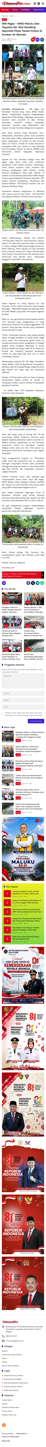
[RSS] (4, 1425)
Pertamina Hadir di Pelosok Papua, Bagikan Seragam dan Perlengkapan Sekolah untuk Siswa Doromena (11, 633)
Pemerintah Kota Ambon (13, 1375)
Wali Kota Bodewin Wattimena (16, 1383)
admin (4, 39)
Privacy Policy (7, 1411)
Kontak (4, 1404)
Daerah (5, 1351)
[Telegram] (38, 583)
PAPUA (4, 1362)
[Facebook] (28, 583)
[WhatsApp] (42, 583)
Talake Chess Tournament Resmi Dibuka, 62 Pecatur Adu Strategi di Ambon (33, 633)
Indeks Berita (7, 1400)
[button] (34, 3)
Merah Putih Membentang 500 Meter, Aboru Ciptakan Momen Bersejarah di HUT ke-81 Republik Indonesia (33, 656)
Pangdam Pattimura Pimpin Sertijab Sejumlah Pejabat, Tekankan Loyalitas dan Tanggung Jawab (11, 609)
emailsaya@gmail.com (14, 1341)
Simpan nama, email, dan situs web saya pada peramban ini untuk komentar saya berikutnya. (23, 714)
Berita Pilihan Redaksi (10, 1366)
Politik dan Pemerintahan (12, 1354)
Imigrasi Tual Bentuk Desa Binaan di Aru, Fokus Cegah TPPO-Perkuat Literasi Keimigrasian (27, 901)
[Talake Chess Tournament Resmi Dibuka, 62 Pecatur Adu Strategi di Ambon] (34, 622)
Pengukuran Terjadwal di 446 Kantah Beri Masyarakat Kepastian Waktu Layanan (27, 919)
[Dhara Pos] (16, 3)
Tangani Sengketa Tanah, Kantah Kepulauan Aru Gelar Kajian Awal (26, 892)
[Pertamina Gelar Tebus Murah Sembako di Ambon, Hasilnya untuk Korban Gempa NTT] (12, 645)
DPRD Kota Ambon (11, 1390)
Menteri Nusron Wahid (13, 1386)
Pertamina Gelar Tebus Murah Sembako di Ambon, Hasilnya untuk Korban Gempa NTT (11, 656)
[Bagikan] (42, 40)
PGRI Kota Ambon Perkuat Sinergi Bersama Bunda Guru (26, 938)
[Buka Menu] (38, 3)
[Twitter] (33, 583)
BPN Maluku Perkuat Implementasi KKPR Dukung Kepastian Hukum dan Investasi (27, 910)
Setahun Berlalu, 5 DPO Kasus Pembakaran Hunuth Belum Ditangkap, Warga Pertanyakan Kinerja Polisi (34, 609)
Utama (4, 19)
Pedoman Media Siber (10, 1407)
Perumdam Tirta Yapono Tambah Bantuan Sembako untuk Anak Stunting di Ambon (26, 929)
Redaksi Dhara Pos (9, 1415)
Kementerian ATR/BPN (13, 1379)
